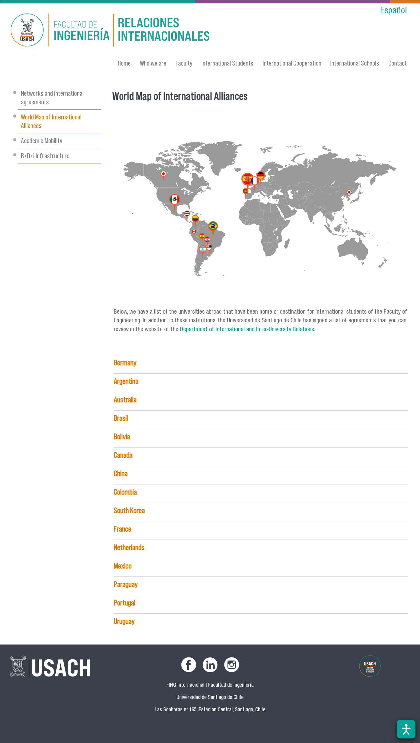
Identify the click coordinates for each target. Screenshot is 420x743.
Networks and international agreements (52, 97)
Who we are (153, 63)
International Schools (354, 63)
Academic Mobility (41, 140)
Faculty (184, 63)
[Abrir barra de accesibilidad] (406, 729)
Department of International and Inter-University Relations (247, 330)
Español (393, 11)
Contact (397, 63)
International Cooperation (292, 63)
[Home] (150, 31)
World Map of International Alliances (51, 121)
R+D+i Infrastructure (45, 155)
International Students (227, 63)
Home (124, 63)
